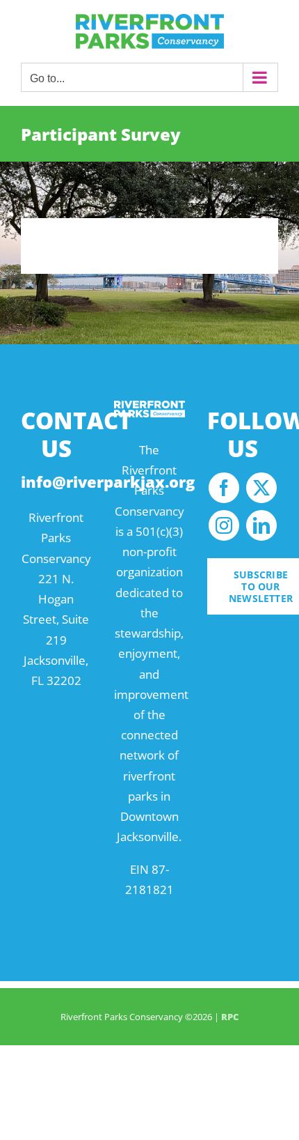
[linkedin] (261, 525)
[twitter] (261, 487)
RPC (230, 1016)
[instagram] (224, 525)
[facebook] (224, 487)
